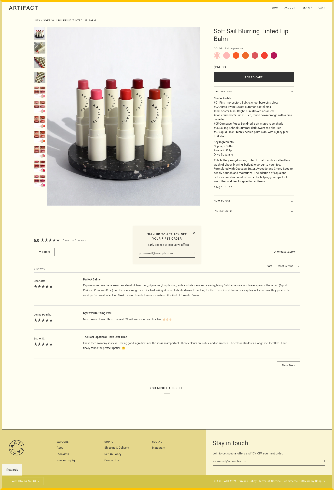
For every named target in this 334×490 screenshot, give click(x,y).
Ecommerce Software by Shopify (304, 481)
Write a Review (288, 253)
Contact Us (111, 460)
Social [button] (157, 441)
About (60, 447)
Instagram (158, 447)
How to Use (222, 200)
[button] (275, 8)
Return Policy (112, 454)
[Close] (195, 233)
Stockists (63, 454)
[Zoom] (54, 198)
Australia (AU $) (24, 481)
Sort (269, 266)
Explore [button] (63, 441)
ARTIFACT (223, 481)
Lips (37, 20)
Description (223, 91)
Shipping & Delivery (116, 447)
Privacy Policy (248, 481)
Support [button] (110, 441)
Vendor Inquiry (66, 460)
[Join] (191, 253)
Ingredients (223, 210)
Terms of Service (270, 481)
